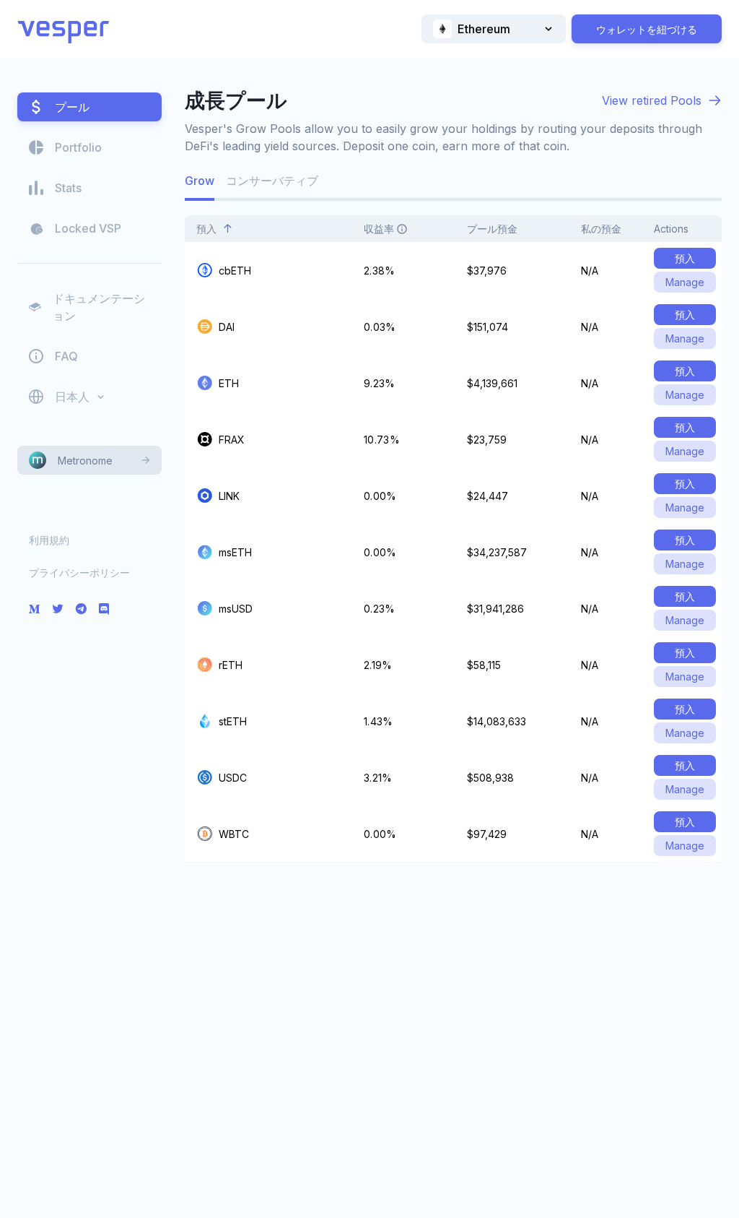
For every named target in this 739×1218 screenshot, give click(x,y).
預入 (206, 229)
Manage (684, 282)
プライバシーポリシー (79, 572)
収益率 (379, 229)
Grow (199, 180)
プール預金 (492, 229)
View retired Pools (651, 100)
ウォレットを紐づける (646, 29)
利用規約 (49, 540)
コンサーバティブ (272, 180)
